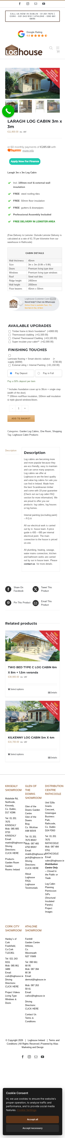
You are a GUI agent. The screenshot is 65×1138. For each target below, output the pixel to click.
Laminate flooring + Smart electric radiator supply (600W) (35, 360)
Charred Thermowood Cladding (34, 338)
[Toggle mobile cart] (58, 51)
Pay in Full (48, 373)
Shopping (57, 431)
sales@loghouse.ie (54, 860)
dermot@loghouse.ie (35, 979)
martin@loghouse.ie (15, 842)
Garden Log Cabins (29, 431)
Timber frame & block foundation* (35, 331)
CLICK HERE (12, 853)
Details (53, 692)
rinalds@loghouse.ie (35, 854)
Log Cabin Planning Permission (50, 887)
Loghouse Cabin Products (25, 435)
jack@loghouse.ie (34, 857)
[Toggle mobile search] (51, 48)
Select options (17, 689)
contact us (29, 564)
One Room (45, 431)
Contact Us (30, 1014)
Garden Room (12, 862)
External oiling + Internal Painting (35, 365)
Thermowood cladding (30, 334)
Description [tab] (10, 450)
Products (9, 859)
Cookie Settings (26, 1110)
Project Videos (12, 992)
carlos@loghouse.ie (35, 995)
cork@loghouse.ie (14, 976)
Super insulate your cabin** (32, 341)
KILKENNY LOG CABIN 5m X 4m (31, 737)
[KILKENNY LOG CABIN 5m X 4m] (32, 716)
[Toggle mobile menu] (58, 48)
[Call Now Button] (8, 111)
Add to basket (21, 418)
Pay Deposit (21, 373)
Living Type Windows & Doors (11, 999)
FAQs (28, 881)
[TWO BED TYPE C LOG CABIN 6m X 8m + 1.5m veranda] (32, 646)
